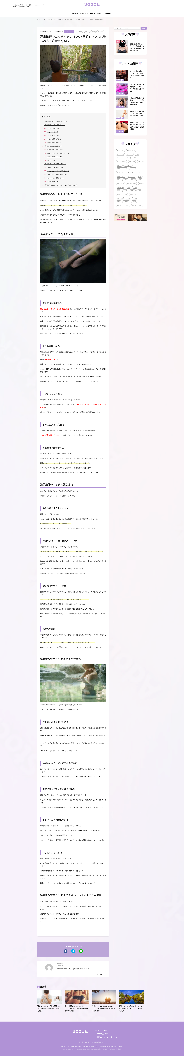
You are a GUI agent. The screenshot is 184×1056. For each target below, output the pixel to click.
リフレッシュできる (52, 135)
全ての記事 (75, 13)
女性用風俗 (121, 187)
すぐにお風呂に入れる (52, 139)
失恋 (141, 183)
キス (138, 154)
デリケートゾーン (122, 168)
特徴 (136, 198)
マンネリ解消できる (52, 128)
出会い (126, 180)
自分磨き (120, 205)
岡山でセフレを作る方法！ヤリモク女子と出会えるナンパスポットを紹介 (130, 1008)
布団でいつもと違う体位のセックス (56, 153)
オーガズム (121, 154)
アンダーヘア (131, 150)
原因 (141, 180)
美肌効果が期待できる (52, 142)
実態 (94, 31)
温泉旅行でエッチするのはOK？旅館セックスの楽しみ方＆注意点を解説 (84, 19)
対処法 (101, 31)
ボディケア (132, 176)
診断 (134, 205)
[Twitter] (73, 951)
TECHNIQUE (107, 13)
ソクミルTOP (102, 1030)
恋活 (119, 194)
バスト (138, 172)
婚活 (136, 187)
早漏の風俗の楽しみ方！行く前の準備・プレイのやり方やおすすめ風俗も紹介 (137, 47)
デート (87, 31)
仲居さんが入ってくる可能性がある (56, 171)
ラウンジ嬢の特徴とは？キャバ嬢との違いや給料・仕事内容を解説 (137, 74)
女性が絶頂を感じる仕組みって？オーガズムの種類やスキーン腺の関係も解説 (137, 101)
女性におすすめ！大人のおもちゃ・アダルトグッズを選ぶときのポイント (137, 88)
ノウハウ (120, 172)
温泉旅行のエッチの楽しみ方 (52, 146)
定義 (119, 191)
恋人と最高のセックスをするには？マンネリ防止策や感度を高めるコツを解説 (76, 1008)
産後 (119, 201)
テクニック (128, 165)
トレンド (133, 168)
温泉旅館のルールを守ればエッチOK (54, 121)
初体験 (134, 180)
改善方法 (133, 194)
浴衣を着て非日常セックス (54, 149)
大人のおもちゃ (132, 183)
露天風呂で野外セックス (53, 157)
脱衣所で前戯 (49, 160)
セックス (80, 31)
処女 (119, 180)
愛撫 (126, 194)
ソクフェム (42, 19)
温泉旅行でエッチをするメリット (53, 125)
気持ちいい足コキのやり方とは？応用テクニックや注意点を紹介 (137, 113)
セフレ (141, 161)
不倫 (140, 176)
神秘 (134, 201)
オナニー (130, 154)
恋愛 (140, 191)
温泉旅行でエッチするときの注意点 (54, 164)
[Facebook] (65, 951)
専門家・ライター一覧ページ (107, 1037)
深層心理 (120, 198)
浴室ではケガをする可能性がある (56, 174)
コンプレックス (122, 161)
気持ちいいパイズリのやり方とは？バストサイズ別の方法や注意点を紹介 (137, 126)
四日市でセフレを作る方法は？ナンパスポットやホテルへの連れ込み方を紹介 (103, 1008)
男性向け (127, 201)
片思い (128, 198)
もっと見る (99, 974)
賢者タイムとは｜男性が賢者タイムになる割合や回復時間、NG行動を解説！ (49, 1008)
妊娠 (129, 187)
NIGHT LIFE (84, 13)
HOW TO (92, 13)
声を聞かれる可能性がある (54, 167)
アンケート (121, 150)
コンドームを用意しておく (54, 178)
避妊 (141, 205)
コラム (134, 158)
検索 (143, 28)
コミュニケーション (123, 158)
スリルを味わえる (51, 132)
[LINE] (81, 951)
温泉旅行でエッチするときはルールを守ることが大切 (59, 185)
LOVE (99, 13)
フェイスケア (121, 176)
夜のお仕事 (121, 183)
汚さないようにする (52, 181)
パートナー (130, 172)
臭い (128, 205)
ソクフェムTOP (102, 1034)
